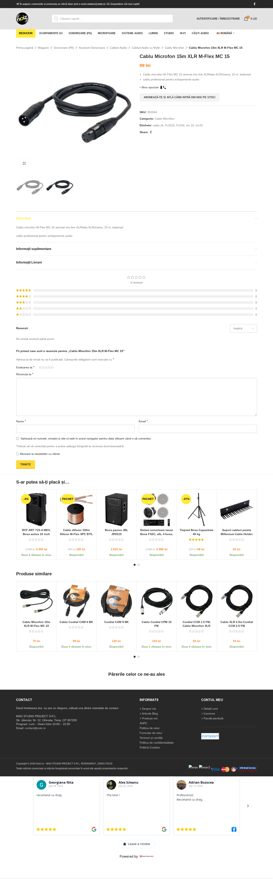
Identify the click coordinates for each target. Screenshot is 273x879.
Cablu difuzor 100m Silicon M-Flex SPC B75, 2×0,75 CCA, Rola (76, 534)
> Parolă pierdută (212, 718)
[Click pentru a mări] (24, 163)
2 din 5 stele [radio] (43, 367)
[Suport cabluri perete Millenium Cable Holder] (236, 509)
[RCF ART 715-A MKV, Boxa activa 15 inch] (36, 509)
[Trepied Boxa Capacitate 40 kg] (196, 509)
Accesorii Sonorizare (92, 47)
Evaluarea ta (25, 367)
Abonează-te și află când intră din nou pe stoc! (179, 97)
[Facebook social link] (254, 4)
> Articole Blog (149, 713)
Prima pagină (24, 47)
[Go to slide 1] (135, 565)
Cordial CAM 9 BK (116, 621)
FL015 (180, 125)
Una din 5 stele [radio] (40, 367)
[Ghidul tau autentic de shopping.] (210, 736)
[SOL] (204, 767)
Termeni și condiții (151, 737)
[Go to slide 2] (139, 565)
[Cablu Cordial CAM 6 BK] (76, 601)
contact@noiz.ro (95, 4)
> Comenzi (208, 713)
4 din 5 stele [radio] (49, 367)
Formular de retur (151, 733)
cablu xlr (158, 125)
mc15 (199, 125)
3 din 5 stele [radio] (46, 367)
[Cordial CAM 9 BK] (116, 601)
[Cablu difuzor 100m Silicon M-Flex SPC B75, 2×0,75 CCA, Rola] (76, 509)
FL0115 (170, 125)
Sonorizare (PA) (64, 47)
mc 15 (190, 125)
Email (143, 421)
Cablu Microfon (174, 47)
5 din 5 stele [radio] (52, 367)
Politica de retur (150, 728)
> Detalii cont (209, 708)
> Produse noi (148, 718)
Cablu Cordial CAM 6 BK (76, 621)
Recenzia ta (24, 374)
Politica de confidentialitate (157, 742)
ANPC (143, 723)
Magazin (43, 47)
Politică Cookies (150, 747)
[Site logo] (22, 18)
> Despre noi (148, 708)
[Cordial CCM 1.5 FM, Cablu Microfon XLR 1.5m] (196, 601)
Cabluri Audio (118, 47)
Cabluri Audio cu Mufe (146, 47)
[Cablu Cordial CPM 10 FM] (156, 601)
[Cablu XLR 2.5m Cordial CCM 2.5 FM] (236, 601)
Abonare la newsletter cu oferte (40, 453)
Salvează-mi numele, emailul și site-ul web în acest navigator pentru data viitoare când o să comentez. (86, 438)
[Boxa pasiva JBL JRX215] (116, 509)
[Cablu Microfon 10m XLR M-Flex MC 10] (36, 601)
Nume (21, 421)
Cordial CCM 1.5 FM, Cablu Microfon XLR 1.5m (196, 625)
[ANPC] (193, 767)
